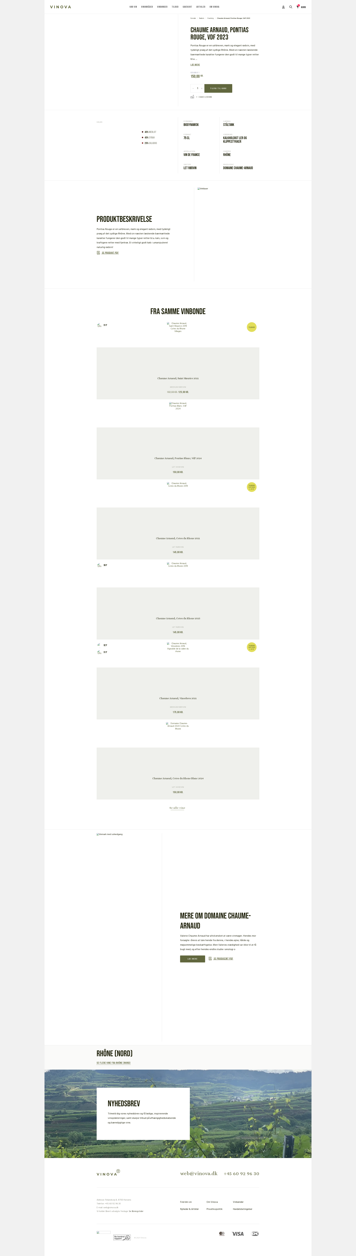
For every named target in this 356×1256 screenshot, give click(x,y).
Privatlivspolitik (214, 1209)
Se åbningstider (136, 1211)
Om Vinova (214, 6)
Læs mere (195, 65)
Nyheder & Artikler (189, 1209)
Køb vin (133, 6)
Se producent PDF (223, 958)
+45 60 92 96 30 (241, 1173)
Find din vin (186, 1202)
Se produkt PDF (110, 253)
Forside (193, 18)
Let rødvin (190, 168)
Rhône (227, 155)
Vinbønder (162, 6)
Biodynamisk (191, 125)
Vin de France (192, 155)
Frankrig (210, 18)
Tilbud (175, 6)
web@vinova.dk (199, 1173)
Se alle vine (177, 807)
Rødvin (201, 18)
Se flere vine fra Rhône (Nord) (113, 1063)
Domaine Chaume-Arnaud (238, 168)
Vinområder (147, 6)
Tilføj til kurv (218, 88)
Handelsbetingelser (242, 1209)
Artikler (200, 6)
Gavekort (187, 6)
